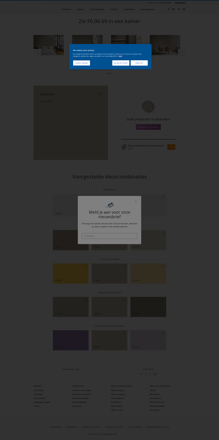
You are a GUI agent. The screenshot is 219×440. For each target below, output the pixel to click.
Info (120, 56)
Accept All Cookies (121, 63)
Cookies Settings (81, 63)
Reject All (139, 63)
